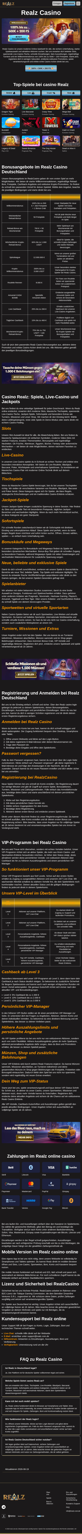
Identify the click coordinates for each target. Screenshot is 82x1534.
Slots (69, 93)
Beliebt (9, 93)
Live (29, 93)
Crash (49, 93)
